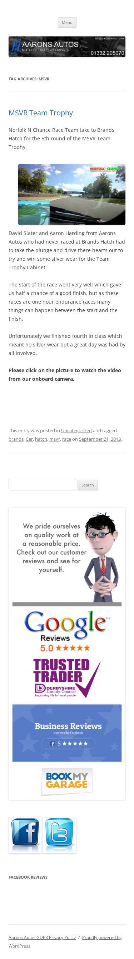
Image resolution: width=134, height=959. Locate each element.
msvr (54, 439)
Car (29, 439)
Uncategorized (76, 430)
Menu (67, 22)
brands (16, 439)
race (66, 439)
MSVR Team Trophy (41, 113)
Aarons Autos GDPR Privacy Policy (42, 937)
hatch (41, 439)
